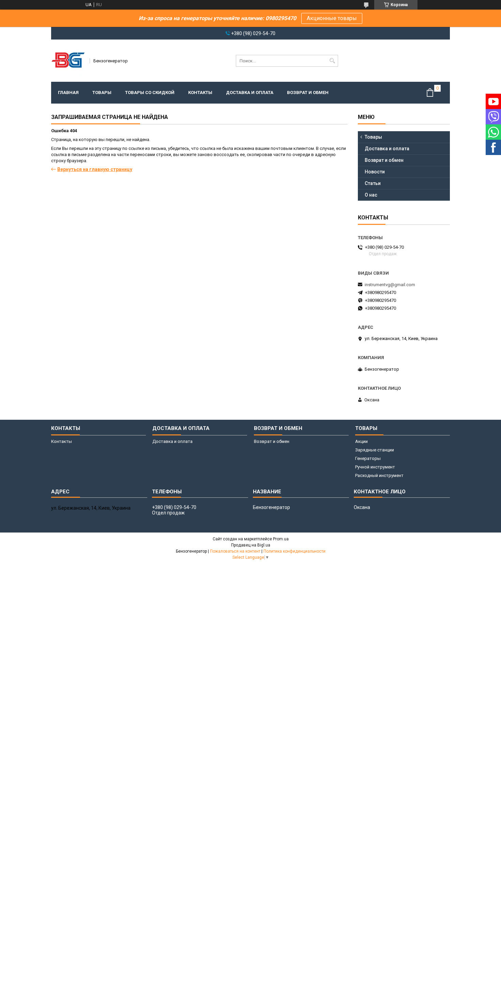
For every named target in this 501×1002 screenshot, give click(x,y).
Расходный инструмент (379, 475)
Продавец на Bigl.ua (250, 545)
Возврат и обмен (308, 92)
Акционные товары (332, 18)
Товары (101, 92)
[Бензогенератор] (68, 60)
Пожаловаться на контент (235, 551)
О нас (371, 195)
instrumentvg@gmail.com (390, 284)
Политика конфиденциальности (294, 551)
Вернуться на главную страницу (94, 169)
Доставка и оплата (249, 92)
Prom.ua (281, 539)
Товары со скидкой (149, 92)
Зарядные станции (374, 449)
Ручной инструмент (375, 466)
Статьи (373, 183)
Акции (361, 441)
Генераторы (368, 458)
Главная (68, 92)
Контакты (200, 92)
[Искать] (332, 61)
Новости (375, 171)
